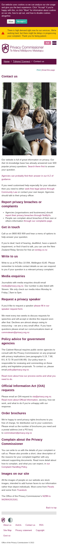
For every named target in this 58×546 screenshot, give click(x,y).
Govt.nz (7, 535)
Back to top (51, 508)
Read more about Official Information (20, 399)
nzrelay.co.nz (40, 249)
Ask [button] (47, 43)
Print (39, 70)
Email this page (48, 70)
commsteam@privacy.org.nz (15, 332)
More (11, 21)
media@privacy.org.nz (12, 286)
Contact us (30, 525)
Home (7, 61)
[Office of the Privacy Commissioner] (23, 47)
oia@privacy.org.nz (41, 396)
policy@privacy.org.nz (18, 369)
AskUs (18, 525)
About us (7, 525)
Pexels (50, 486)
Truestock (22, 490)
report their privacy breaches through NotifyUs (28, 215)
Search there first (36, 166)
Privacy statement (23, 530)
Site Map (7, 530)
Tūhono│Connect (21, 61)
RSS (41, 525)
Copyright (40, 530)
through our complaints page (38, 221)
